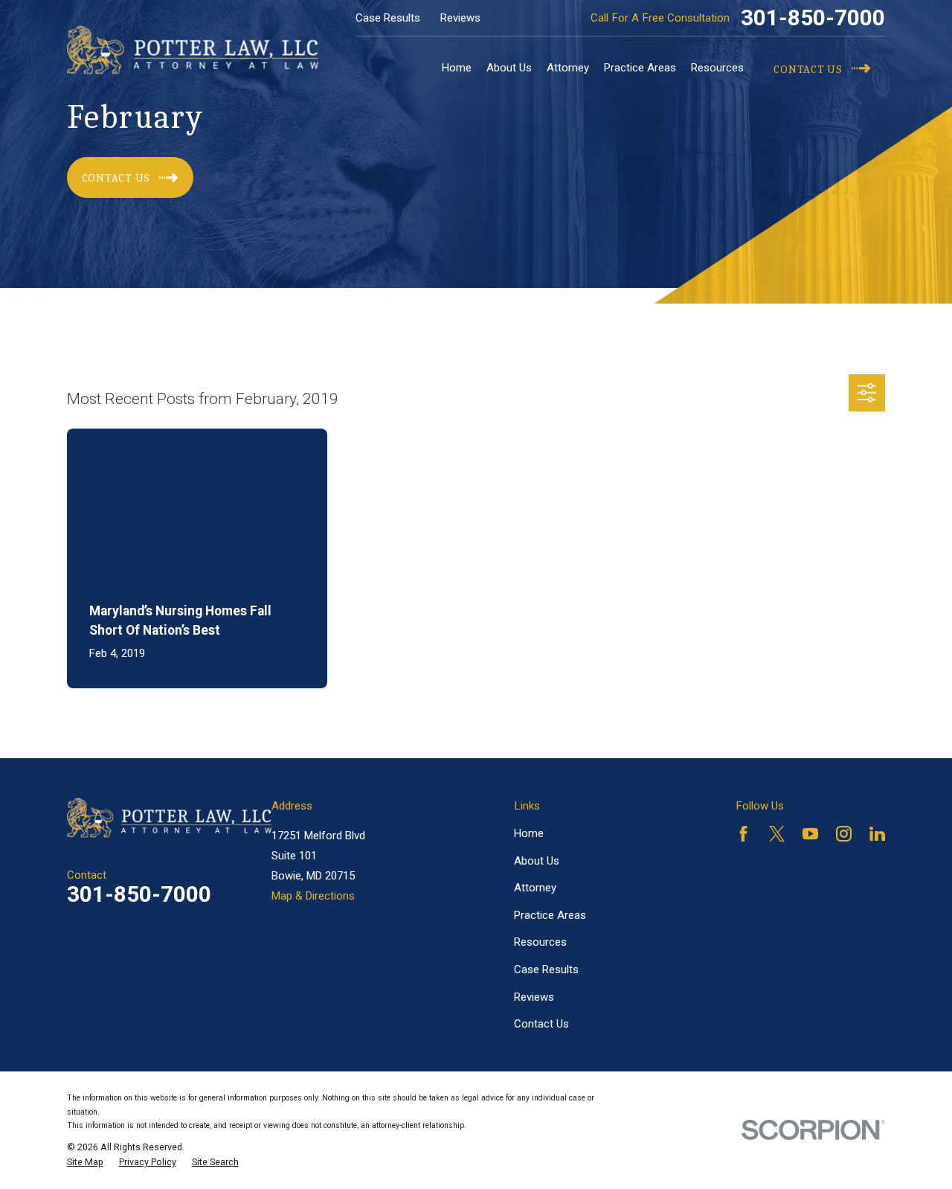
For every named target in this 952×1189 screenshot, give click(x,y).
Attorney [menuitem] (568, 67)
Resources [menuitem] (717, 67)
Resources (540, 942)
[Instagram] (844, 834)
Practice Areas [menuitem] (640, 67)
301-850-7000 (813, 18)
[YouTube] (810, 834)
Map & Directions (313, 896)
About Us (536, 861)
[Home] (192, 50)
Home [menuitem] (457, 67)
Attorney (535, 887)
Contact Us (541, 1024)
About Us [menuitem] (509, 67)
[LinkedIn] (877, 834)
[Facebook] (743, 834)
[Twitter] (777, 834)
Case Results (388, 18)
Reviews (460, 18)
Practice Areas (550, 915)
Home (529, 833)
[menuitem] (85, 1162)
